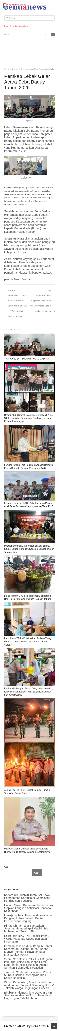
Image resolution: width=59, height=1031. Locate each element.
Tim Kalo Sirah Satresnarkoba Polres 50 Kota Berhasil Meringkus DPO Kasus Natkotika (27, 975)
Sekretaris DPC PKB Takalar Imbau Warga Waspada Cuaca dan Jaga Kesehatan (26, 938)
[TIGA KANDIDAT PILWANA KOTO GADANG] (29, 345)
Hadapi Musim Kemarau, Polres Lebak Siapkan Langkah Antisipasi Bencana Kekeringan (28, 908)
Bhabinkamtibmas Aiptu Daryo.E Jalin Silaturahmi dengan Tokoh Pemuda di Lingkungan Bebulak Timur (28, 995)
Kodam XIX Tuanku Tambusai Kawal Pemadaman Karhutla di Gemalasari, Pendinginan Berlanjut (27, 897)
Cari (6, 866)
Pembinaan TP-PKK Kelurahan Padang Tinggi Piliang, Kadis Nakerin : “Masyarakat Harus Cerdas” (28, 641)
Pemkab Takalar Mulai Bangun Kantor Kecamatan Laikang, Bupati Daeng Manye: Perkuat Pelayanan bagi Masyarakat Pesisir (28, 950)
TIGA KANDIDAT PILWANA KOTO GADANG (27, 359)
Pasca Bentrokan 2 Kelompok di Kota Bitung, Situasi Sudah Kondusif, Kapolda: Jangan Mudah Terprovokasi (29, 549)
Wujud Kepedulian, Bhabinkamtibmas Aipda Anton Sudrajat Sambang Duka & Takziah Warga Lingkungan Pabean (29, 985)
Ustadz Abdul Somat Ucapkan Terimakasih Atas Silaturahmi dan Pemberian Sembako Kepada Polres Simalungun (28, 418)
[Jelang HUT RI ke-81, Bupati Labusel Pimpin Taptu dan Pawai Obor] (29, 742)
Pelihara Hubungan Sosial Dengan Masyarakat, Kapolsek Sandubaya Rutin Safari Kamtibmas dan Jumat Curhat (28, 691)
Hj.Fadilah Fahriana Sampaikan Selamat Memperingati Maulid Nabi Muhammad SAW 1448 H (26, 928)
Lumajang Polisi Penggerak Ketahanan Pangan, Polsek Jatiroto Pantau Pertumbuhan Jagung (28, 918)
